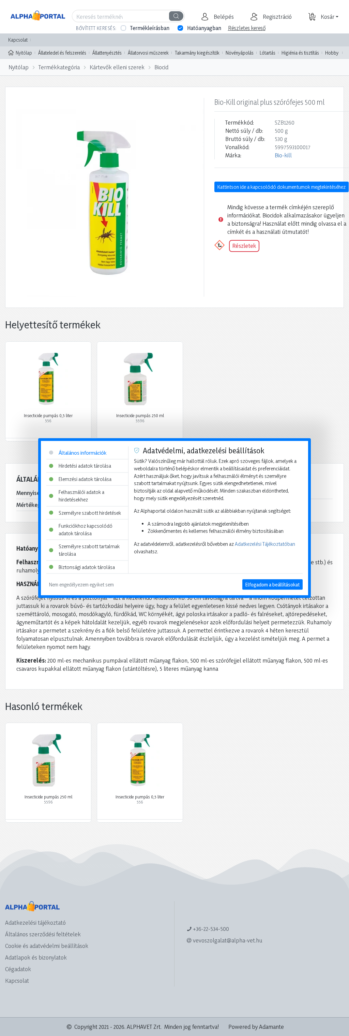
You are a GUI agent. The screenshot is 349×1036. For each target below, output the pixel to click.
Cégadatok (18, 969)
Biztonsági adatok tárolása (87, 567)
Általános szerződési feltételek (43, 934)
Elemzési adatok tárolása (85, 479)
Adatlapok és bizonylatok (36, 957)
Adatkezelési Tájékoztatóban (265, 544)
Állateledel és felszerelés (62, 53)
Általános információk (82, 452)
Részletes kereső (246, 28)
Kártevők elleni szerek (117, 67)
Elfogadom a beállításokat (272, 584)
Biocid (161, 67)
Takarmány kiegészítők (197, 53)
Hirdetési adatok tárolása (85, 466)
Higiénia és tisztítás (300, 53)
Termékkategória (59, 67)
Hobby (331, 53)
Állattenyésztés (107, 53)
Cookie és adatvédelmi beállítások (46, 945)
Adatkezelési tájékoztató (35, 922)
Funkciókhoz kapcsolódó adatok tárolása (85, 530)
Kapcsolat (18, 40)
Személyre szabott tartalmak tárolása (89, 550)
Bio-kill (283, 155)
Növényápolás (240, 53)
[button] (222, 17)
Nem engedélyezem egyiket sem (81, 584)
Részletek (244, 245)
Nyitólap (24, 53)
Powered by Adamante (256, 1026)
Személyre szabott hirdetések (90, 512)
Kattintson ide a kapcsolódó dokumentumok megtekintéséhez (281, 187)
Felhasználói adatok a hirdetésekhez (81, 496)
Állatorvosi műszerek (148, 53)
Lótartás (267, 53)
